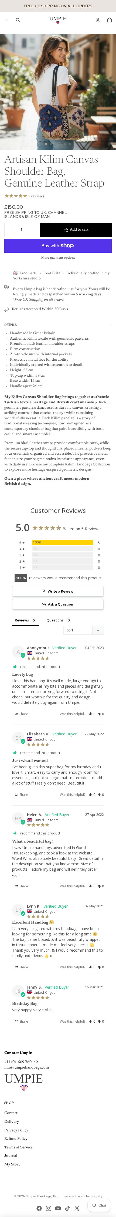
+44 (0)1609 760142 (21, 1062)
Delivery (11, 1122)
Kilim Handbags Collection (87, 464)
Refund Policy (16, 1139)
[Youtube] (58, 1208)
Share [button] (23, 714)
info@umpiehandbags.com (26, 1068)
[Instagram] (48, 1208)
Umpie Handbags (38, 1196)
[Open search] (18, 20)
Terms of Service (18, 1148)
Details (10, 325)
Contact (11, 1113)
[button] (92, 714)
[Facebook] (39, 1208)
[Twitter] (77, 1208)
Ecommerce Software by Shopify (78, 1196)
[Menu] (6, 20)
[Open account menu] (98, 20)
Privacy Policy (16, 1131)
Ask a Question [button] (60, 604)
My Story (12, 1165)
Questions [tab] (55, 620)
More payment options (58, 257)
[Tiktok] (67, 1208)
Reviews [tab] (22, 620)
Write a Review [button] (60, 591)
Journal (10, 1156)
